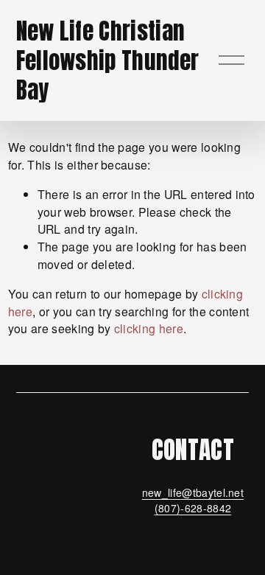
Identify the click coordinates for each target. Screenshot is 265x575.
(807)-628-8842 (193, 508)
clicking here (148, 328)
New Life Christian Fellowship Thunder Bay (107, 60)
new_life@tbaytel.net (193, 492)
